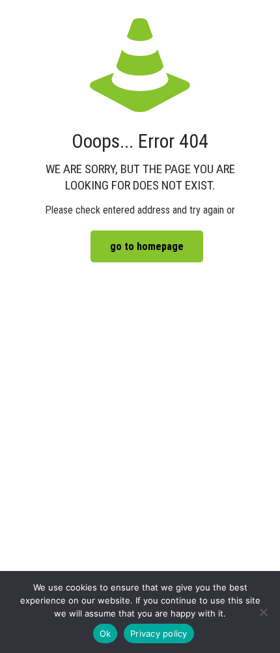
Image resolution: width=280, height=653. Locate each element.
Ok (105, 633)
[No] (263, 611)
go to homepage (147, 246)
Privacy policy (159, 633)
